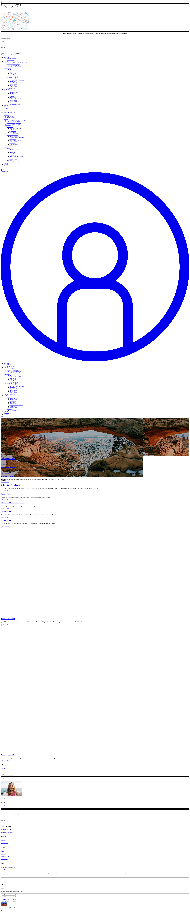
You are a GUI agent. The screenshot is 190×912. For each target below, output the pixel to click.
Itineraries (3, 840)
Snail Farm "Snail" (5, 856)
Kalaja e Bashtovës (8, 467)
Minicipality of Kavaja (6, 829)
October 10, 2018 (5, 464)
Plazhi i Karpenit (7, 755)
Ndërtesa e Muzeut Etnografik (12, 503)
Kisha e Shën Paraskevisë (10, 485)
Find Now (17, 53)
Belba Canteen (4, 859)
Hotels (2, 851)
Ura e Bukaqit (6, 512)
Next (3, 768)
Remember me (7, 898)
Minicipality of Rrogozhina (7, 832)
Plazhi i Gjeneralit (8, 619)
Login (5, 884)
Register (5, 885)
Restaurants (3, 854)
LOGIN (2, 910)
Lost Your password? (7, 899)
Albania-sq (5, 805)
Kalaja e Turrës (7, 476)
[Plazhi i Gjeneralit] (60, 615)
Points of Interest (4, 843)
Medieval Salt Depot (8, 459)
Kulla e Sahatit (6, 494)
